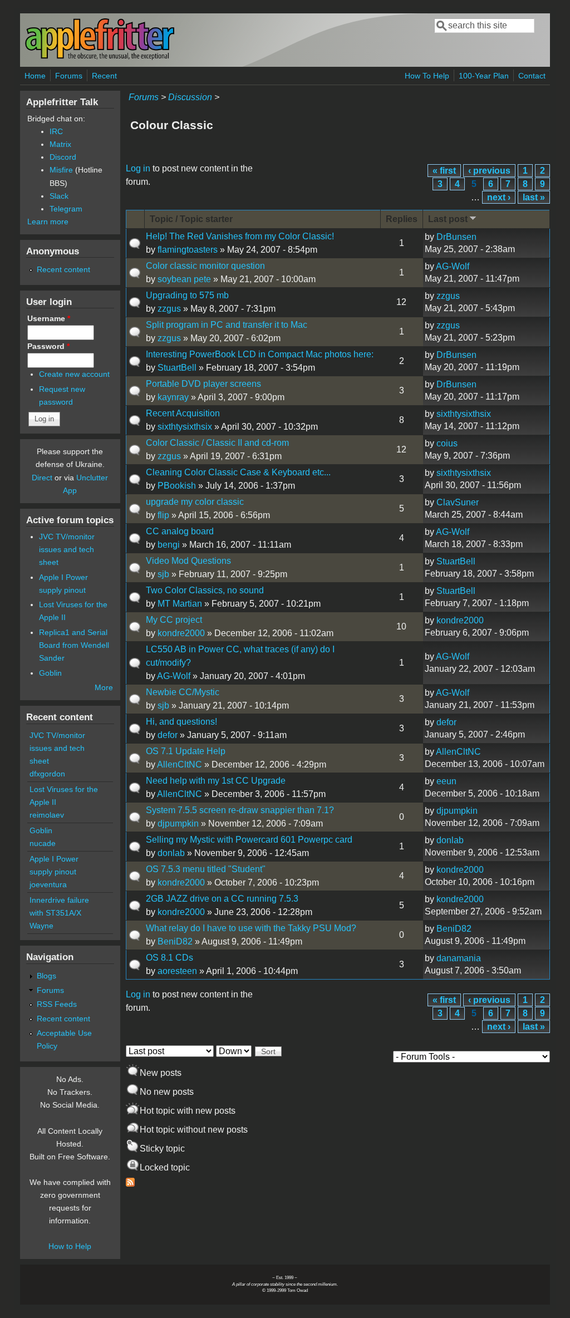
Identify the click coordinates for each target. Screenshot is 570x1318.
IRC (56, 131)
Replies (401, 219)
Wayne (41, 925)
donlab (171, 853)
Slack (59, 195)
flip (163, 515)
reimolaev (47, 814)
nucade (43, 843)
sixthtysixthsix (185, 426)
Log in (138, 168)
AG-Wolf (452, 266)
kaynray (173, 397)
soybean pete (184, 279)
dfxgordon (47, 773)
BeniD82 (175, 941)
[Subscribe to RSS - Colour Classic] (130, 1183)
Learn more (47, 221)
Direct (42, 477)
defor (168, 735)
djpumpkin (178, 823)
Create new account (74, 374)
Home (35, 75)
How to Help (69, 1246)
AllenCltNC (179, 764)
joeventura (48, 884)
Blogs (46, 975)
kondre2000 (181, 633)
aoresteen (177, 971)
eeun (446, 781)
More (104, 687)
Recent (104, 75)
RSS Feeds (57, 1004)
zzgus (169, 308)
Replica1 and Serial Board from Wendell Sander (74, 645)
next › (498, 197)
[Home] (99, 57)
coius (447, 443)
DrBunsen (456, 237)
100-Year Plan (484, 75)
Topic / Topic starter (191, 219)
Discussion (190, 97)
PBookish (177, 485)
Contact (532, 75)
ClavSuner (457, 502)
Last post (448, 219)
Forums (68, 75)
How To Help (427, 75)
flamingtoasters (188, 249)
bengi (169, 544)
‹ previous (489, 170)
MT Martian (180, 603)
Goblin (50, 672)
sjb (163, 574)
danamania (458, 958)
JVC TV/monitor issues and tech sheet (67, 549)
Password (48, 346)
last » (534, 197)
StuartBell (177, 367)
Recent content (63, 269)
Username (48, 318)
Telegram (66, 208)
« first (444, 170)
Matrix (60, 144)
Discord (63, 157)
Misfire (61, 169)
